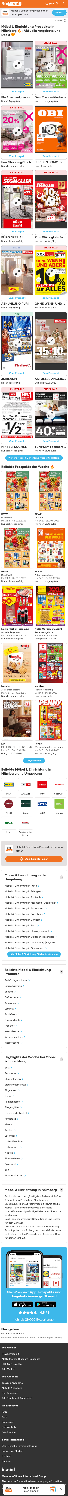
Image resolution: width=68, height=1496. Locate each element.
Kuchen (9, 1130)
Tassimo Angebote (12, 1382)
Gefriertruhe (12, 997)
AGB (4, 1416)
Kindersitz (10, 1118)
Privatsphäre (9, 1432)
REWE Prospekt (10, 1353)
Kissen (8, 1124)
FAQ (4, 1411)
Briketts (9, 991)
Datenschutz (9, 1427)
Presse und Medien (12, 1450)
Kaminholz (10, 1002)
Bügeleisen (11, 1090)
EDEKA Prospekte (12, 1363)
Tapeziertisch (12, 1020)
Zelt (7, 1169)
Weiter (59, 12)
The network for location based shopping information (32, 1481)
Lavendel (10, 1135)
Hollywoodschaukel (16, 1113)
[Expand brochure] (17, 64)
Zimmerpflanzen (14, 1175)
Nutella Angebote (12, 1387)
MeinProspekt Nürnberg (13, 1334)
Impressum (8, 1421)
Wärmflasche (12, 1031)
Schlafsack (11, 1014)
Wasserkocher (12, 1042)
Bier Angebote (10, 1392)
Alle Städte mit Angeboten (17, 1398)
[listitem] (17, 498)
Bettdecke (10, 1073)
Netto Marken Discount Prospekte (21, 1358)
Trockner (9, 1025)
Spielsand (10, 1164)
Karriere (6, 1461)
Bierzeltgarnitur (13, 985)
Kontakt (6, 1456)
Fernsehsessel (12, 1101)
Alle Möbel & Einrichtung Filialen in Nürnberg (34, 954)
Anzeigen (59, 20)
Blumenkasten (13, 1078)
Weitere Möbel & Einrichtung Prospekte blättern (33, 458)
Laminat (9, 1008)
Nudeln (9, 1152)
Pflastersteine (12, 1158)
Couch (8, 1095)
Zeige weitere (34, 760)
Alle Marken (8, 1369)
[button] (63, 3)
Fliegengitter (12, 1107)
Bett (7, 1067)
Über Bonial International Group (19, 1445)
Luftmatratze (12, 1147)
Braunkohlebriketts (15, 1084)
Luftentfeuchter (14, 1141)
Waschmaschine (14, 1037)
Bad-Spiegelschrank (16, 980)
